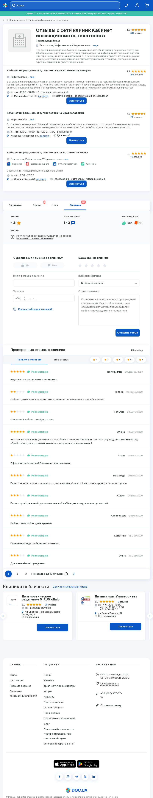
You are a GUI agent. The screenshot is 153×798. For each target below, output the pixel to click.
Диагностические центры (60, 685)
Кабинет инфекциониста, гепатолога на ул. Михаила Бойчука (49, 70)
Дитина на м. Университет (116, 596)
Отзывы (77, 204)
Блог (46, 723)
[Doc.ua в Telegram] (76, 776)
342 (132, 33)
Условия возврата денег (59, 743)
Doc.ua (11, 797)
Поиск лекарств (54, 702)
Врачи (39, 204)
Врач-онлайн (52, 713)
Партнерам (17, 680)
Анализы (49, 696)
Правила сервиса (20, 685)
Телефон (18, 291)
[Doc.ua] (5, 5)
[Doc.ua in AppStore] (65, 764)
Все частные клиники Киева (70, 586)
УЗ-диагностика (81, 45)
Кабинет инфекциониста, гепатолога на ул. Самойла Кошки (47, 153)
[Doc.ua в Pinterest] (93, 776)
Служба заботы (109, 683)
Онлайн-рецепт (53, 707)
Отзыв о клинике (88, 291)
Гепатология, (47, 45)
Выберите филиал (89, 275)
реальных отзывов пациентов (34, 238)
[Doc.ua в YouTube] (85, 776)
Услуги (48, 691)
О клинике (15, 205)
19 (132, 157)
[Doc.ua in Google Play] (88, 764)
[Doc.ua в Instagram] (68, 776)
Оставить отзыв (127, 333)
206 (132, 75)
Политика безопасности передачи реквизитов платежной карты (59, 734)
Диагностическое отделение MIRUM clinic (41, 598)
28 (46, 605)
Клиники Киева (15, 20)
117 (132, 117)
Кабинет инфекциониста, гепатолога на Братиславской (45, 113)
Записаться (76, 101)
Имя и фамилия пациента (28, 275)
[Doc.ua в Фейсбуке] (59, 776)
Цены (55, 205)
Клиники (49, 680)
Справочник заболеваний (59, 718)
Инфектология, (63, 45)
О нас (13, 675)
